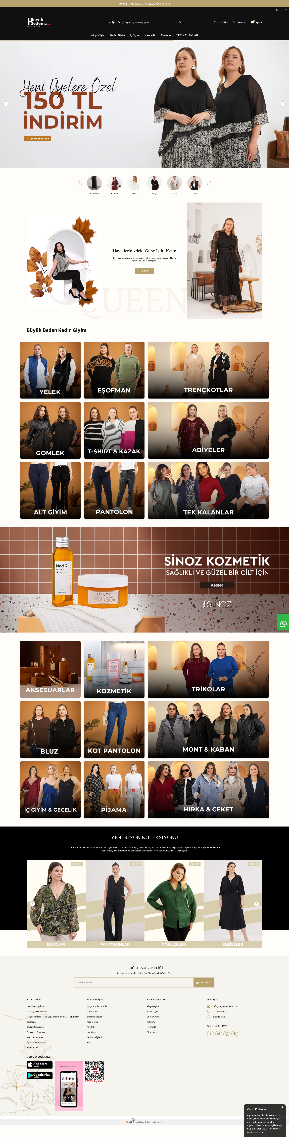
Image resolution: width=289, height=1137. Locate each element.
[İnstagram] (226, 1033)
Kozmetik (149, 35)
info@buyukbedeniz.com (225, 1006)
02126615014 (219, 1011)
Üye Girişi (91, 1032)
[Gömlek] (56, 904)
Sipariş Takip (219, 1016)
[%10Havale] (144, 104)
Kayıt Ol (90, 1026)
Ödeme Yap (92, 1011)
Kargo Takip (93, 1021)
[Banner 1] (144, 580)
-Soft (128, 1122)
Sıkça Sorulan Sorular (97, 1006)
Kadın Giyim (117, 35)
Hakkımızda (32, 1047)
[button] (5, 103)
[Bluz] (174, 904)
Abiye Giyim (98, 35)
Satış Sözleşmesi (35, 1037)
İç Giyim (134, 35)
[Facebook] (210, 1033)
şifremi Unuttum (95, 1016)
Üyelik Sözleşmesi (36, 1042)
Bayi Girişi (31, 1021)
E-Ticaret (135, 1122)
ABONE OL (206, 982)
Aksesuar (165, 35)
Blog (89, 1042)
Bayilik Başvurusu (35, 1026)
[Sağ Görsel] (224, 261)
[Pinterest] (234, 1033)
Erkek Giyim (153, 1016)
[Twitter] (218, 1033)
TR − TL (279, 9)
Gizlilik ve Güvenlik (36, 1032)
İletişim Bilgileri (94, 1037)
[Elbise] (115, 904)
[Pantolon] (233, 904)
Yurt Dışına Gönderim (37, 1011)
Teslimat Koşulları (35, 1006)
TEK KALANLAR (187, 35)
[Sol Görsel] (64, 261)
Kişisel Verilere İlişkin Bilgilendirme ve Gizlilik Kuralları (53, 1016)
